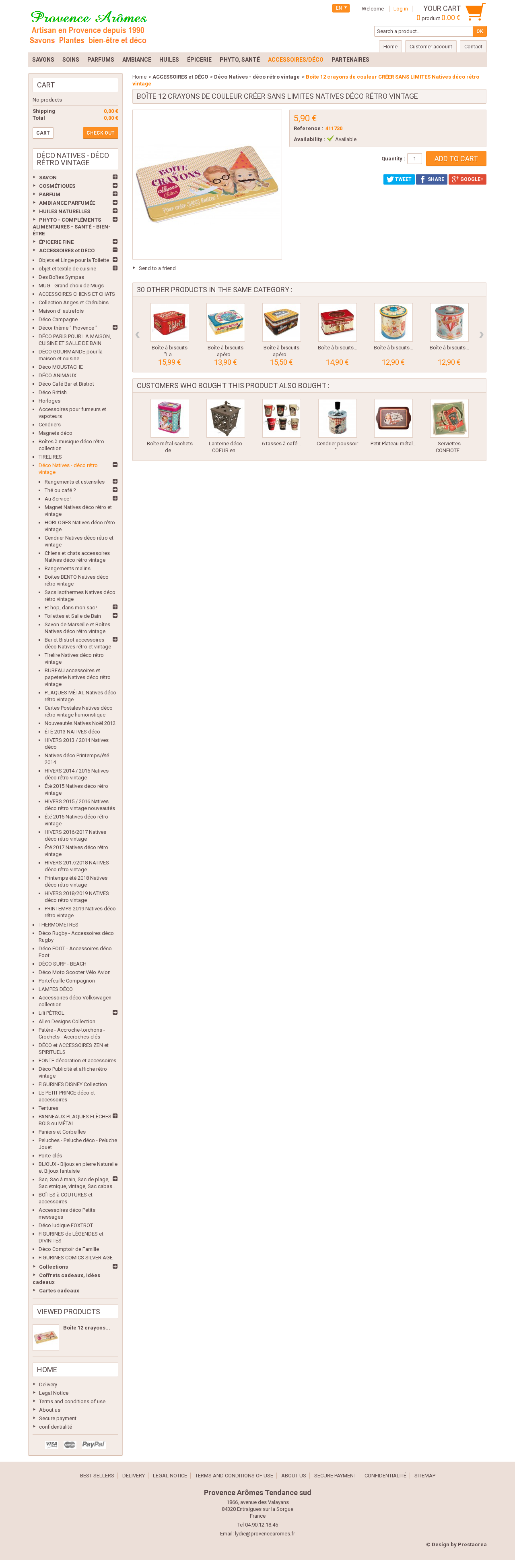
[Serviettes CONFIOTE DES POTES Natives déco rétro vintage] (449, 418)
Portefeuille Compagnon (67, 981)
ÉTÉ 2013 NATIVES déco (72, 732)
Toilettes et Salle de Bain (73, 616)
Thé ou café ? (60, 490)
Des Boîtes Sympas (61, 277)
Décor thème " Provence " (68, 328)
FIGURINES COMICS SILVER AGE (76, 1258)
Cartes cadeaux (59, 1291)
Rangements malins (68, 568)
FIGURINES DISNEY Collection (73, 1084)
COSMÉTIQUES (57, 186)
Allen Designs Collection (67, 1021)
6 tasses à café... (281, 443)
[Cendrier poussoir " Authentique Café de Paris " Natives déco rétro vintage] (337, 418)
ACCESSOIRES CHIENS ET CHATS (77, 294)
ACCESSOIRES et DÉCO (67, 250)
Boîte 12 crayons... (86, 1328)
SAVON (48, 177)
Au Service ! (58, 499)
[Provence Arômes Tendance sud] (88, 26)
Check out (101, 133)
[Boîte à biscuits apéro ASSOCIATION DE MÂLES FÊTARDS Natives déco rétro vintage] (226, 322)
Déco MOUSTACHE (61, 367)
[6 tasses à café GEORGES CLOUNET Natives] (282, 418)
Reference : (308, 128)
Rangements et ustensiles (75, 482)
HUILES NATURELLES (64, 211)
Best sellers (97, 1476)
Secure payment (57, 1418)
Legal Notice (53, 1393)
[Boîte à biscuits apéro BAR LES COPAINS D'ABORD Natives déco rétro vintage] (282, 322)
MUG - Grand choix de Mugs (71, 286)
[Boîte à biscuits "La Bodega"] (170, 322)
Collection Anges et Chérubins (74, 302)
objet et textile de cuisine (67, 269)
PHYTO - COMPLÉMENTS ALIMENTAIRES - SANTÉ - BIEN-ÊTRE (72, 227)
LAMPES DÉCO (56, 989)
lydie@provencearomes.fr (265, 1534)
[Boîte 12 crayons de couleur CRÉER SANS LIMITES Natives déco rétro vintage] (46, 1337)
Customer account (431, 47)
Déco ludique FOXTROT (66, 1225)
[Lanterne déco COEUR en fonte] (226, 418)
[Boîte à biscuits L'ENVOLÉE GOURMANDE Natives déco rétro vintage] (449, 322)
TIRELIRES (50, 457)
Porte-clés (50, 1156)
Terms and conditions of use (72, 1401)
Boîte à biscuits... (337, 348)
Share (435, 179)
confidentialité (55, 1427)
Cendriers (50, 425)
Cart (46, 85)
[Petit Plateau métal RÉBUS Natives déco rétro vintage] (393, 418)
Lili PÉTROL (51, 1013)
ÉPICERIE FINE (56, 242)
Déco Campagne (58, 319)
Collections (53, 1267)
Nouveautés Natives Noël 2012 (80, 723)
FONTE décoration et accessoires (77, 1060)
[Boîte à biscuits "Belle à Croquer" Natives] (337, 322)
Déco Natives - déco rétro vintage (257, 77)
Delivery (48, 1384)
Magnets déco (55, 433)
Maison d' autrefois (61, 311)
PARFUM (49, 194)
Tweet (403, 179)
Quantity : (393, 159)
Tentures (48, 1108)
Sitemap (424, 1476)
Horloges (49, 401)
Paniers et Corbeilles (62, 1132)
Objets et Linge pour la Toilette (74, 260)
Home (47, 1369)
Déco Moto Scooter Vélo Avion (75, 972)
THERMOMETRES (58, 925)
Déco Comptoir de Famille (69, 1249)
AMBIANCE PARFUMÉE (67, 203)
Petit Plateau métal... (393, 443)
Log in (400, 9)
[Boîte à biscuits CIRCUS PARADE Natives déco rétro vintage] (393, 322)
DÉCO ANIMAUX (57, 375)
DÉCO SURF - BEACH (63, 964)
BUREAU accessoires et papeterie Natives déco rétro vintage (78, 677)
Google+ (471, 179)
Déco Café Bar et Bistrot (66, 384)
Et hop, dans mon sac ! (71, 607)
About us (49, 1410)
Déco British (53, 392)
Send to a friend (157, 268)
